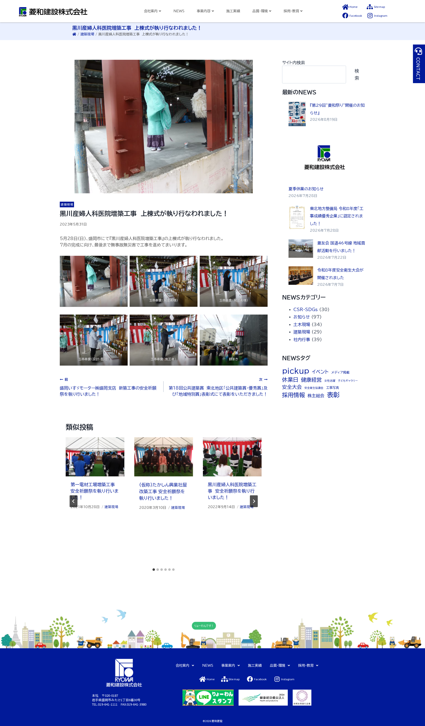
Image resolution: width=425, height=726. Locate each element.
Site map (379, 7)
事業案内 (228, 665)
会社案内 (182, 665)
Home (353, 7)
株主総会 (315, 395)
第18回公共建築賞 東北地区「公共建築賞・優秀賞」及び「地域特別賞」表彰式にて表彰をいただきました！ (218, 387)
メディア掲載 (340, 372)
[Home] (345, 7)
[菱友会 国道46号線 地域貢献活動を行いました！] (300, 248)
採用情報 (293, 395)
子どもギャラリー (348, 380)
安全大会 (292, 387)
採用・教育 (306, 665)
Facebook (355, 15)
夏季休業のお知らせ (306, 189)
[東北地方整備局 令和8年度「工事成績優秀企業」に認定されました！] (297, 217)
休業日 (290, 379)
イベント (320, 371)
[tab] (153, 569)
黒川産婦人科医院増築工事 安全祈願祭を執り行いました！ (232, 490)
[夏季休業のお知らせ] (324, 159)
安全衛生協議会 (313, 388)
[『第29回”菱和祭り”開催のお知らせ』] (297, 114)
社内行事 (301, 339)
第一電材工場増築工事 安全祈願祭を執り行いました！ (95, 490)
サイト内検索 (293, 62)
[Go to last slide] (73, 501)
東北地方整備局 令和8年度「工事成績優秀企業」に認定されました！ (336, 216)
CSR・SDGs (305, 309)
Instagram (380, 15)
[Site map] (369, 6)
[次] (254, 501)
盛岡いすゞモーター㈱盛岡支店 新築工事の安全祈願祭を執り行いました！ (108, 387)
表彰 (333, 395)
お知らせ (301, 317)
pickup (295, 371)
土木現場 (301, 324)
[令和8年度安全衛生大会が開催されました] (300, 275)
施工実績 (233, 11)
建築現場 (87, 34)
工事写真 (332, 387)
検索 (357, 74)
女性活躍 (329, 380)
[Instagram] (370, 15)
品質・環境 (277, 665)
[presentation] (95, 456)
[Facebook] (345, 15)
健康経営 (311, 379)
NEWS (178, 11)
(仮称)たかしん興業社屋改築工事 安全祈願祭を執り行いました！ (163, 491)
